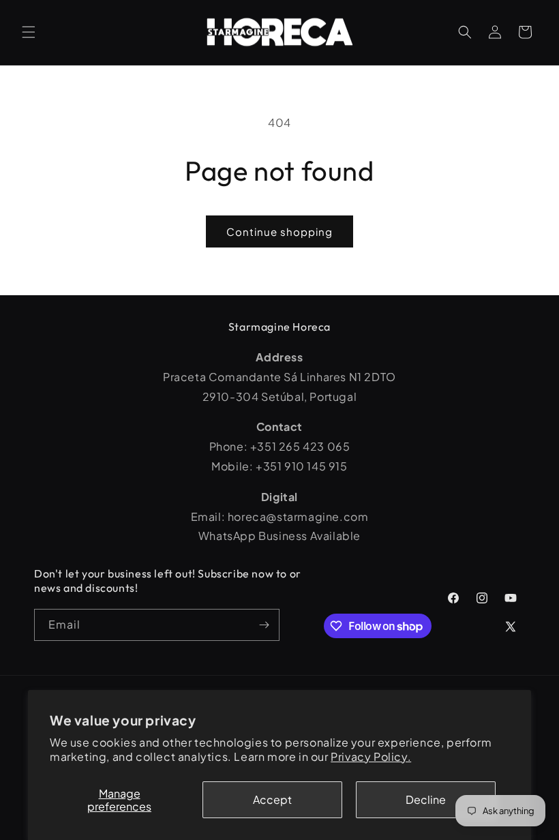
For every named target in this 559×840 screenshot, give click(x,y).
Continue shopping (279, 231)
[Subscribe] (264, 625)
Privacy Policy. (371, 756)
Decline (426, 799)
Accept (272, 799)
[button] (29, 32)
